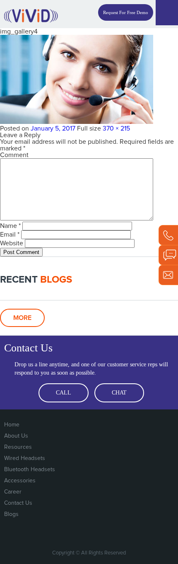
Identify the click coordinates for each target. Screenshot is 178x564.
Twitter (115, 532)
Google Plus (132, 532)
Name (10, 226)
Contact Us (18, 503)
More (22, 318)
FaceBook (98, 532)
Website (11, 243)
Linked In (166, 532)
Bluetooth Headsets (29, 469)
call (63, 393)
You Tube (149, 532)
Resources (18, 447)
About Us (16, 436)
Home (11, 425)
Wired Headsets (24, 458)
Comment (14, 155)
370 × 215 (116, 128)
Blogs (11, 514)
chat (119, 393)
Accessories (20, 481)
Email (9, 234)
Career (13, 492)
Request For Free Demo (125, 12)
